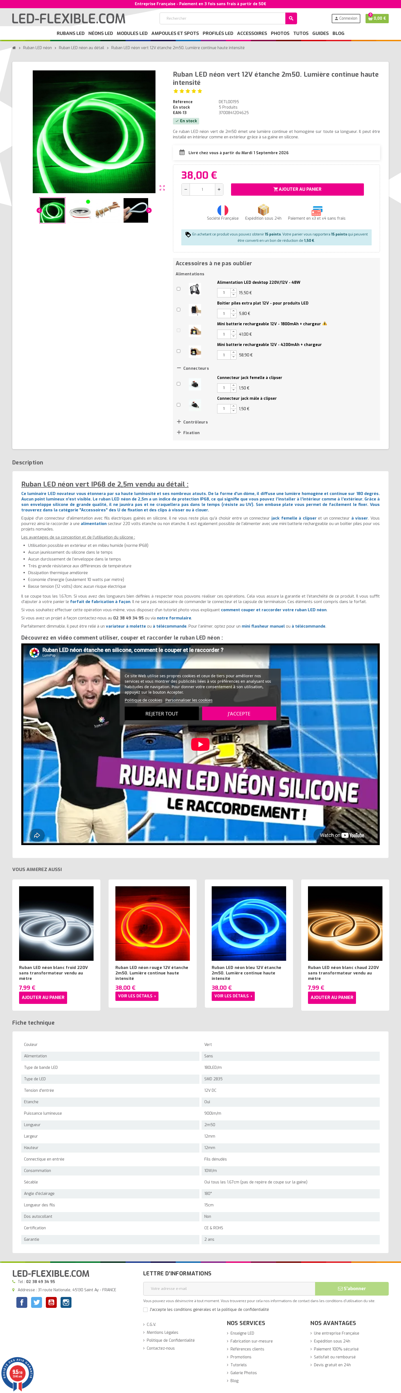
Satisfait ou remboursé (335, 1357)
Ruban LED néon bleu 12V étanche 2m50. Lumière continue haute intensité (246, 973)
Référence (183, 102)
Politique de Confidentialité (171, 1340)
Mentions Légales (162, 1332)
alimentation (94, 523)
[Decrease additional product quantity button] (234, 295)
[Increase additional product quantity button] (234, 290)
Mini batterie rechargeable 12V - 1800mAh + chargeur (269, 324)
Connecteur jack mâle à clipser (247, 398)
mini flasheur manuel (263, 626)
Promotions (241, 1357)
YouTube (51, 1303)
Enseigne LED (242, 1333)
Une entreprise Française (336, 1333)
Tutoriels (239, 1365)
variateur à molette (126, 626)
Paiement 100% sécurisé (336, 1349)
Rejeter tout (161, 713)
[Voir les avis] (188, 91)
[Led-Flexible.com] (68, 18)
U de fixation (130, 510)
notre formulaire (174, 618)
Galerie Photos (244, 1373)
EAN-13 (180, 112)
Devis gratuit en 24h (332, 1365)
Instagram (66, 1303)
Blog (234, 1380)
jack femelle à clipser (294, 518)
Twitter (36, 1303)
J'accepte (239, 713)
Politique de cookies (143, 699)
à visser (359, 518)
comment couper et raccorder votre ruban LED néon (274, 610)
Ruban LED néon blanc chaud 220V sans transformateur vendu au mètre (343, 973)
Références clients (247, 1349)
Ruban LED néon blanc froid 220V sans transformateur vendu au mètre (53, 973)
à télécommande (170, 626)
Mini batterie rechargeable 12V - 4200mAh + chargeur (269, 344)
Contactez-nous (161, 1348)
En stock (181, 107)
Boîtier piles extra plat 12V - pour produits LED (263, 303)
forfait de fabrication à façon (100, 601)
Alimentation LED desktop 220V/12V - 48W (258, 282)
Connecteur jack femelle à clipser (249, 377)
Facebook (21, 1302)
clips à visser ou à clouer (183, 510)
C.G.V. (151, 1324)
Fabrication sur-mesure (252, 1341)
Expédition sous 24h (332, 1341)
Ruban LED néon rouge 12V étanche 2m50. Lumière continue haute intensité (151, 973)
